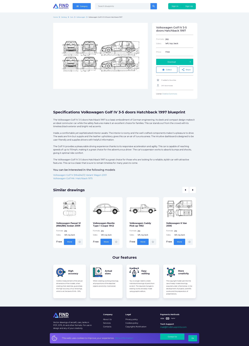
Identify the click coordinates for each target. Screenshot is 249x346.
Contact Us (172, 337)
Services (107, 323)
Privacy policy (131, 319)
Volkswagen (80, 17)
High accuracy (73, 272)
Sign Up (189, 6)
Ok (193, 338)
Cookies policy (131, 323)
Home (55, 17)
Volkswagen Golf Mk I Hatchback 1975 (73, 178)
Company (107, 314)
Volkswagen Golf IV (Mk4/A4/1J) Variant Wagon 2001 (80, 175)
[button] (185, 190)
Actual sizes (108, 272)
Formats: (160, 39)
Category (82, 6)
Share (186, 69)
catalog (64, 17)
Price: (158, 52)
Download (180, 61)
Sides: (158, 43)
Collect (167, 69)
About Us (107, 319)
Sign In (175, 6)
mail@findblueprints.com (173, 327)
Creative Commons (169, 94)
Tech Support (167, 324)
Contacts (107, 327)
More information (124, 338)
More (69, 242)
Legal (128, 314)
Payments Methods (169, 314)
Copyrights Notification (135, 327)
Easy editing (145, 272)
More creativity (183, 272)
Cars (71, 17)
